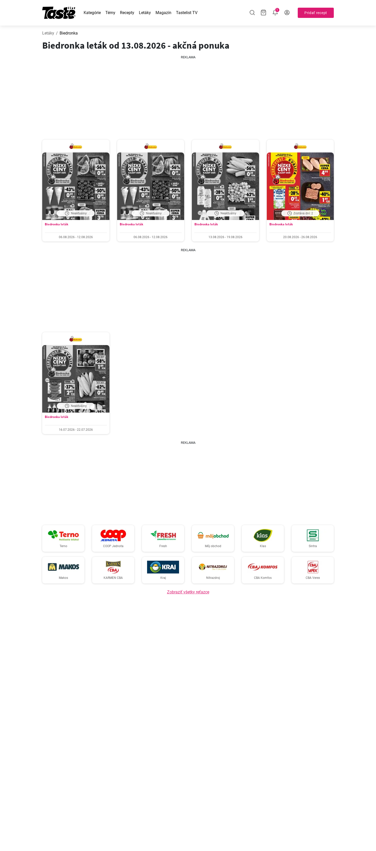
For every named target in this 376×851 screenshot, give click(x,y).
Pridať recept (315, 13)
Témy (110, 12)
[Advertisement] (188, 95)
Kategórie (92, 12)
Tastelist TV (186, 12)
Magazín (163, 12)
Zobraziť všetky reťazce (188, 592)
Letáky (145, 12)
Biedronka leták (56, 224)
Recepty (127, 12)
